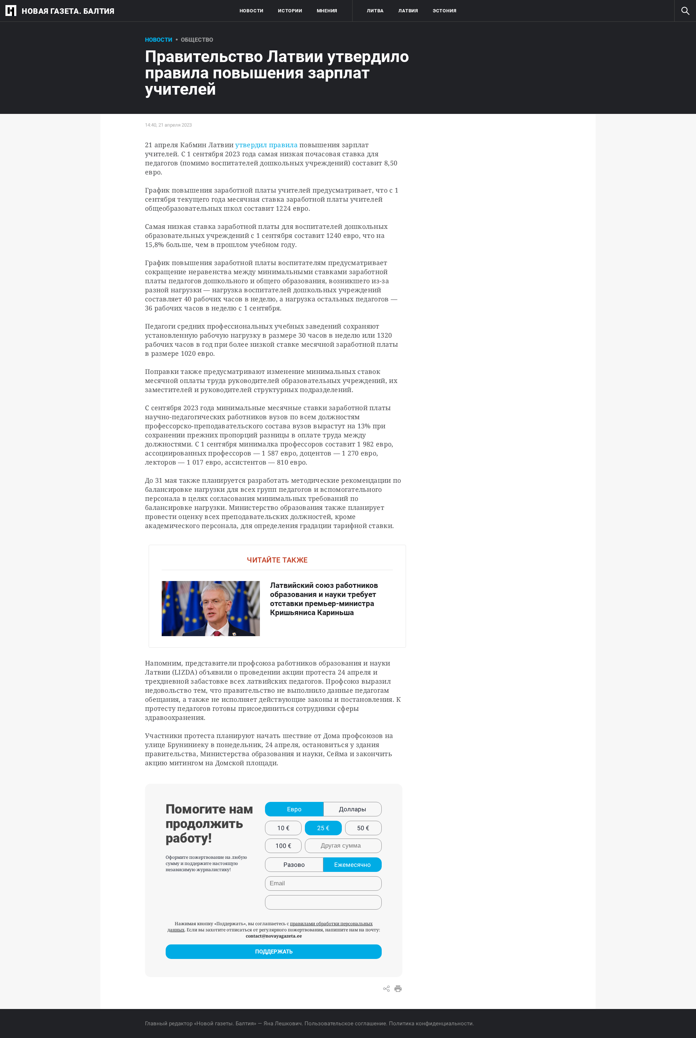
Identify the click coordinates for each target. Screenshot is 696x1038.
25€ (323, 828)
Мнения (327, 10)
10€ (283, 828)
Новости (252, 10)
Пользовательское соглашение (345, 1023)
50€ (363, 828)
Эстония (444, 10)
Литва (375, 10)
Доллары (352, 809)
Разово (294, 864)
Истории (290, 10)
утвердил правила (266, 144)
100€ (283, 845)
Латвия (408, 10)
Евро (294, 809)
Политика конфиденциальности (431, 1023)
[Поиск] (685, 11)
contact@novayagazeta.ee (274, 936)
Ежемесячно (352, 864)
